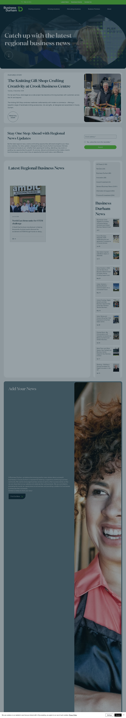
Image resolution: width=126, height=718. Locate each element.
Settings (109, 715)
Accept (118, 715)
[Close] (124, 715)
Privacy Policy (73, 715)
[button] (96, 343)
